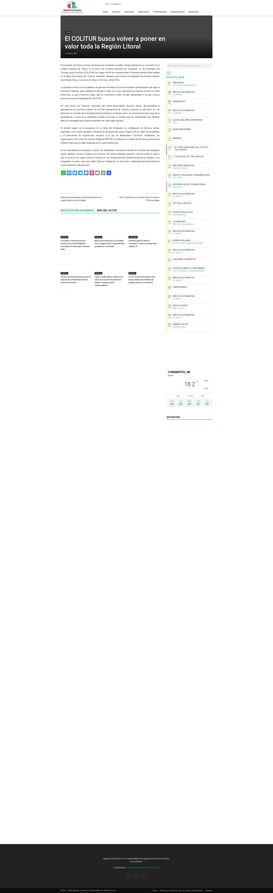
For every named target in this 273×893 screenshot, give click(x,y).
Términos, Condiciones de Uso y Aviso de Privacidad (181, 890)
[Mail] (208, 3)
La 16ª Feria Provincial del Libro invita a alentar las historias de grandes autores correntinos (142, 280)
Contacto (208, 890)
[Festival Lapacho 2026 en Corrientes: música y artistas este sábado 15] (144, 227)
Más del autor (107, 210)
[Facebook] (199, 3)
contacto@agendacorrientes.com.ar (142, 867)
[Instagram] (203, 3)
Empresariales (178, 11)
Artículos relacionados (77, 210)
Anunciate (193, 11)
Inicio (105, 11)
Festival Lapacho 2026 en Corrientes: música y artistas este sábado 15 (143, 243)
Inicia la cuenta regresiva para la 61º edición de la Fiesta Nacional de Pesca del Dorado (76, 280)
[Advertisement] (110, 182)
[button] (209, 11)
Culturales (129, 11)
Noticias (64, 237)
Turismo (116, 11)
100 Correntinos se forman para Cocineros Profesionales (139, 199)
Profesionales (160, 11)
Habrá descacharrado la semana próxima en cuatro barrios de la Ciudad (81, 199)
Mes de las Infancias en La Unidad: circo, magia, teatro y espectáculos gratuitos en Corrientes (110, 243)
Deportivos (143, 11)
